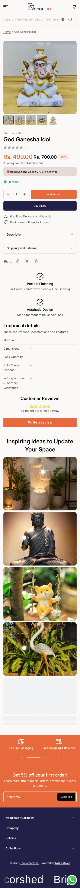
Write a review (40, 422)
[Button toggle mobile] (6, 6)
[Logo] (40, 7)
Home (7, 32)
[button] (74, 6)
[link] (17, 261)
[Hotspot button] (43, 472)
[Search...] (70, 19)
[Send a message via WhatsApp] (72, 880)
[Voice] (63, 19)
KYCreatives (62, 863)
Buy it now (40, 205)
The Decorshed (29, 863)
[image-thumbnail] (8, 120)
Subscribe (66, 796)
